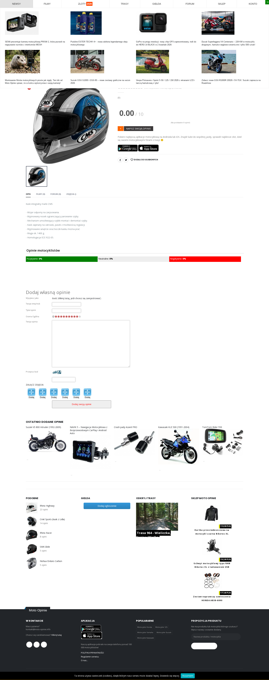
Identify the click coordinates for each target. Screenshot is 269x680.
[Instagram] (44, 644)
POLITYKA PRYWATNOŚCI (92, 652)
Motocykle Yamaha (145, 632)
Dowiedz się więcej (169, 675)
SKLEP (221, 3)
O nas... (84, 660)
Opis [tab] (28, 194)
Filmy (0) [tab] (40, 194)
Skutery (139, 77)
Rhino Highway (47, 505)
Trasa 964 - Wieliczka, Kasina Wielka (153, 535)
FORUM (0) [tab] (55, 194)
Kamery (8, 39)
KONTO (253, 3)
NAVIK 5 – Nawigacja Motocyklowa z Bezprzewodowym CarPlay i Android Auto (88, 430)
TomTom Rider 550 (212, 427)
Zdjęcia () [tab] (71, 194)
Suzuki (74, 77)
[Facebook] (120, 160)
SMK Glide (45, 546)
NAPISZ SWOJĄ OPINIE (138, 128)
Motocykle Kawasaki (145, 638)
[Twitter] (125, 160)
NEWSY (16, 3)
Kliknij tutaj (57, 635)
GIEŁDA (156, 3)
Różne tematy (11, 77)
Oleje (73, 39)
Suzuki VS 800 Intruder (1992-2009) (43, 427)
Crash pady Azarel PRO (125, 427)
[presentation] (30, 122)
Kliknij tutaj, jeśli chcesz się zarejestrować (79, 298)
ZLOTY (85, 3)
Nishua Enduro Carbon (51, 561)
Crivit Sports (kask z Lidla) (52, 519)
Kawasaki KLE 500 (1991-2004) (173, 427)
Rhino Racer (46, 533)
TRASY (125, 3)
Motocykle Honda (144, 627)
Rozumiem (187, 675)
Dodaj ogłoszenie (107, 505)
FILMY (47, 3)
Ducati (204, 39)
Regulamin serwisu (90, 656)
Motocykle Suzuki (164, 632)
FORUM (190, 3)
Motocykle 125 (161, 627)
